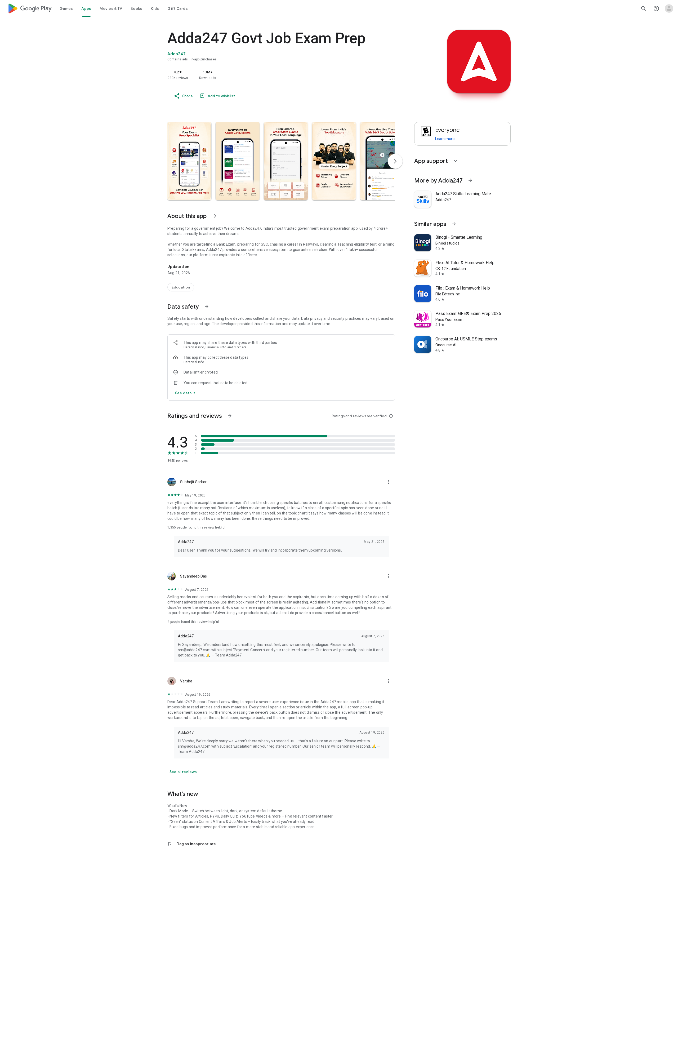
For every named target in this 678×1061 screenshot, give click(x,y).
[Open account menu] (669, 8)
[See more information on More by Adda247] (470, 180)
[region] (273, 75)
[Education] (180, 287)
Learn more (444, 138)
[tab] (66, 8)
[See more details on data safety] (185, 393)
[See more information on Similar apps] (454, 223)
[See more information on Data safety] (206, 306)
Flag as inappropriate (191, 843)
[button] (189, 161)
